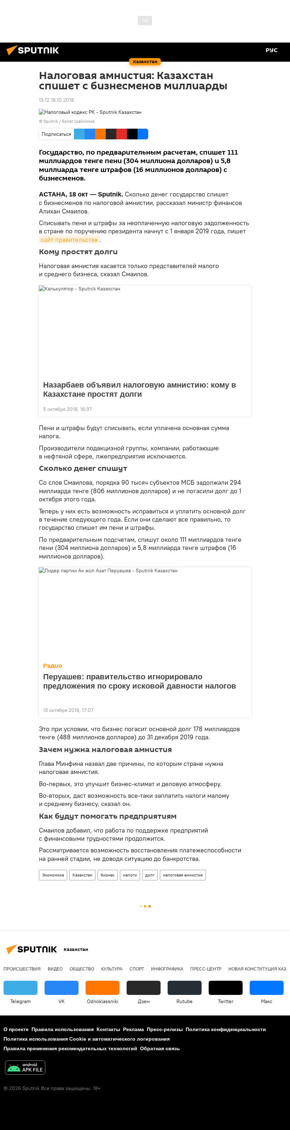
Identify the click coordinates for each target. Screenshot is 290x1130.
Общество (82, 969)
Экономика (53, 875)
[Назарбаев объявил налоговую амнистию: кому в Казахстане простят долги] (145, 330)
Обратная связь (160, 1048)
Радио (52, 665)
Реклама (133, 1029)
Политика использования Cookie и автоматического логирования (87, 1039)
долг (150, 875)
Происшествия (22, 969)
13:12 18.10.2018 (56, 100)
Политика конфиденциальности (226, 1029)
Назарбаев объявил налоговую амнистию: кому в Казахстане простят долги (139, 389)
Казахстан (82, 875)
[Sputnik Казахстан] (35, 56)
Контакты (108, 1029)
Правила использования (62, 1029)
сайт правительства (69, 239)
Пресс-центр (205, 969)
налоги (130, 875)
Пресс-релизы (165, 1029)
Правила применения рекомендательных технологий (70, 1048)
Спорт (136, 969)
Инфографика (167, 969)
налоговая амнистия (183, 875)
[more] (243, 408)
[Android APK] (25, 1068)
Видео (55, 969)
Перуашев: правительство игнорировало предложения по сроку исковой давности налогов (139, 681)
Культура (111, 969)
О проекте (16, 1029)
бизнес (108, 875)
